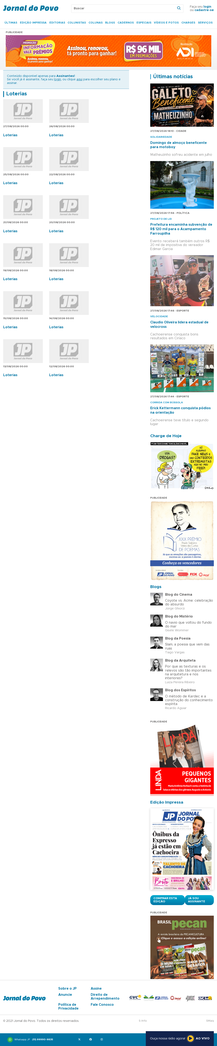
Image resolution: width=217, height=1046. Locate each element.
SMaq (210, 1021)
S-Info (143, 1021)
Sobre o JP (67, 988)
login (207, 6)
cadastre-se (204, 10)
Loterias (16, 93)
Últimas (10, 22)
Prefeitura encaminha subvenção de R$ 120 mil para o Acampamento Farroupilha (181, 229)
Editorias (57, 22)
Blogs (110, 22)
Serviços (205, 22)
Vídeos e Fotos (166, 22)
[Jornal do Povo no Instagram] (102, 1039)
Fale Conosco (102, 1004)
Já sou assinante (196, 900)
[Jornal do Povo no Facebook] (91, 1039)
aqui (79, 79)
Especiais (143, 22)
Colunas (96, 22)
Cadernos (126, 22)
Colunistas (77, 22)
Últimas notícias (173, 76)
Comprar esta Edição (165, 900)
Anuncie (65, 994)
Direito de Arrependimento (105, 996)
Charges (188, 22)
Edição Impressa (33, 22)
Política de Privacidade (68, 1006)
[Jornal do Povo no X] (80, 1039)
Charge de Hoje (166, 436)
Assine (96, 988)
